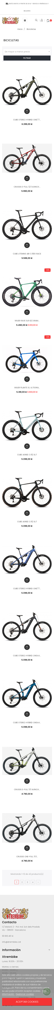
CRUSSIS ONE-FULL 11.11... (27, 856)
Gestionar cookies (25, 994)
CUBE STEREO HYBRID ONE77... (27, 119)
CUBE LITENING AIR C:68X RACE (27, 253)
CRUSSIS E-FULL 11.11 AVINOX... (27, 789)
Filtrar (27, 58)
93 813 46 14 (7, 936)
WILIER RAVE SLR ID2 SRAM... (27, 320)
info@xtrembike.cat (11, 942)
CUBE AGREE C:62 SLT (27, 454)
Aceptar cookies (27, 1001)
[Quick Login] (42, 20)
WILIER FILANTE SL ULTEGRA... (27, 387)
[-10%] (27, 292)
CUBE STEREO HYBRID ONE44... (27, 655)
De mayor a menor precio (28, 51)
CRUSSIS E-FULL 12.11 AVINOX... (27, 186)
